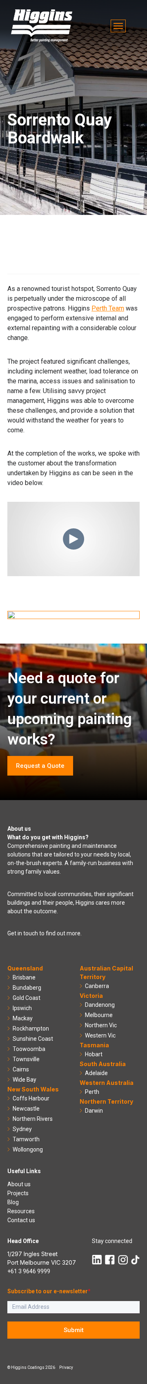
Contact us (21, 1220)
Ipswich (22, 1008)
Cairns (21, 1069)
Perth (92, 1092)
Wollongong (28, 1149)
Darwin (94, 1110)
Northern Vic (101, 1025)
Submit (74, 1330)
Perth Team (107, 308)
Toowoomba (29, 1049)
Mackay (23, 1018)
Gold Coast (26, 998)
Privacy (66, 1367)
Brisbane (24, 977)
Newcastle (26, 1108)
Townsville (26, 1059)
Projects (18, 1193)
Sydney (22, 1129)
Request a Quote (40, 765)
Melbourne (99, 1015)
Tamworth (26, 1139)
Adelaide (96, 1073)
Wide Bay (24, 1079)
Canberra (97, 986)
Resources (21, 1211)
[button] (118, 26)
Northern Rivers (33, 1119)
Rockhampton (31, 1028)
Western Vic (100, 1035)
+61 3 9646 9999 (28, 1271)
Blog (13, 1202)
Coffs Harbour (31, 1098)
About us (19, 1184)
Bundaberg (27, 987)
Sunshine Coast (33, 1038)
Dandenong (100, 1005)
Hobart (93, 1054)
